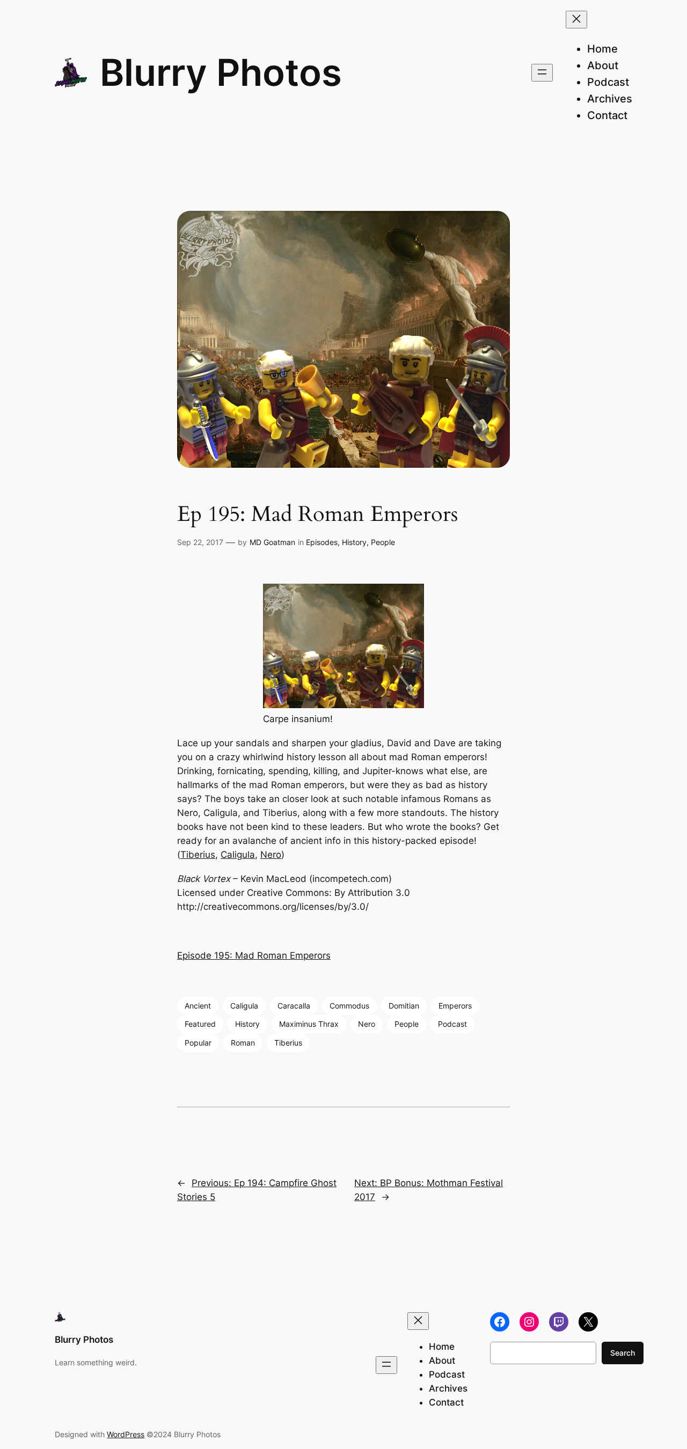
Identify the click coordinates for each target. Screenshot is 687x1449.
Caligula (238, 854)
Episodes (322, 542)
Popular (198, 1042)
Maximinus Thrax (309, 1023)
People (383, 542)
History (354, 542)
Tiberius (197, 854)
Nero (270, 854)
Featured (200, 1023)
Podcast (452, 1023)
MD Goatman (272, 542)
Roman (243, 1042)
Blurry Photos (221, 72)
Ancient (198, 1005)
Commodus (349, 1005)
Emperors (455, 1005)
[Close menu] (576, 19)
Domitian (404, 1005)
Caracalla (293, 1005)
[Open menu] (542, 73)
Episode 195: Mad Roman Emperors (254, 955)
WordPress (125, 1434)
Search (622, 1352)
